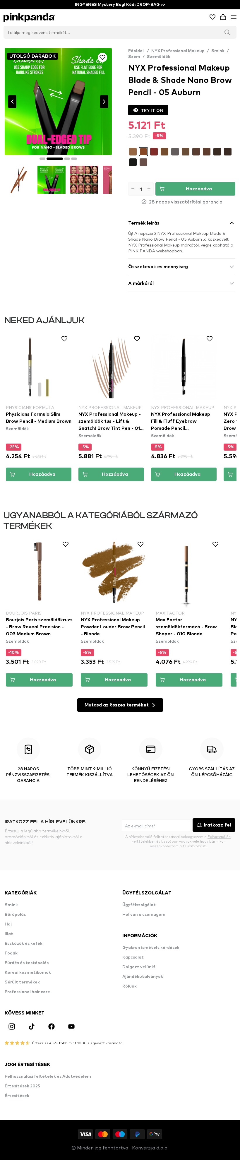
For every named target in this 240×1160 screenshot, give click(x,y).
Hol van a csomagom (143, 915)
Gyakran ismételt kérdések (150, 948)
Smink (217, 51)
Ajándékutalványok (142, 977)
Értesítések (17, 1096)
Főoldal (138, 51)
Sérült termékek (22, 982)
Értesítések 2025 (22, 1086)
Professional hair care (27, 992)
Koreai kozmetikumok (28, 973)
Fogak (11, 953)
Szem (134, 57)
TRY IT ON (152, 110)
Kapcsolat (133, 957)
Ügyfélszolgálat (139, 905)
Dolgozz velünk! (138, 967)
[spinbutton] (141, 188)
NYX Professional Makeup (178, 51)
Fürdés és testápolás (27, 963)
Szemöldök (158, 57)
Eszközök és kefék (23, 944)
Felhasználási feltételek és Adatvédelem (48, 1077)
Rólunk (129, 986)
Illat (9, 934)
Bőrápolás (15, 915)
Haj (8, 924)
